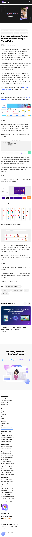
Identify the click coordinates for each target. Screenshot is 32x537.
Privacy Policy (5, 402)
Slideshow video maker (7, 490)
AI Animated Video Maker (8, 457)
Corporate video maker (7, 492)
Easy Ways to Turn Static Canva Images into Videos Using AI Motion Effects (14, 328)
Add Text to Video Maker (8, 466)
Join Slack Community (6, 427)
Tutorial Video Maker (6, 472)
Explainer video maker (7, 481)
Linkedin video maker (6, 439)
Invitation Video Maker (7, 455)
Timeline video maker (7, 461)
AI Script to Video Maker (7, 498)
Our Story (3, 398)
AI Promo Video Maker (7, 486)
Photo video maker (6, 448)
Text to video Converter (7, 450)
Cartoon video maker (6, 446)
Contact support (5, 423)
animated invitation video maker (9, 30)
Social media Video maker (8, 463)
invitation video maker (7, 33)
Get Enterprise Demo (7, 429)
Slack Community (5, 418)
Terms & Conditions (6, 400)
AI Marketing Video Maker (8, 483)
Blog (2, 410)
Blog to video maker (6, 451)
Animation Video (22, 30)
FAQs (2, 416)
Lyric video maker (6, 453)
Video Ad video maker (7, 488)
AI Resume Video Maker (7, 470)
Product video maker (6, 479)
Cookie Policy (4, 404)
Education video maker (7, 484)
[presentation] (25, 303)
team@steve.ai (5, 529)
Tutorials (3, 412)
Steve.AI (16, 33)
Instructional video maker (8, 496)
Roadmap (3, 406)
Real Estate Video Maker (7, 474)
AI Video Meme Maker (7, 468)
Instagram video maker (7, 437)
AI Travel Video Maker (7, 501)
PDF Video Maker (5, 500)
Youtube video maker (7, 441)
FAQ (2, 425)
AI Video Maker (5, 459)
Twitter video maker (6, 435)
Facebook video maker (7, 433)
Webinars (3, 414)
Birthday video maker (7, 465)
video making (24, 33)
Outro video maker (6, 494)
